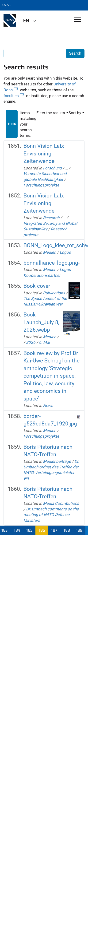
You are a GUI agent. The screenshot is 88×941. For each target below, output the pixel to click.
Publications (54, 293)
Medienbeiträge (57, 461)
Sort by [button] (75, 112)
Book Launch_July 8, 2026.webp (41, 322)
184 (17, 530)
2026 (30, 342)
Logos (65, 252)
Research (51, 217)
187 (54, 530)
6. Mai (44, 342)
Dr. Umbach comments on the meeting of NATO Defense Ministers (51, 515)
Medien (49, 252)
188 (67, 530)
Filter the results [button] (50, 112)
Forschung (52, 168)
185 (29, 530)
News (48, 405)
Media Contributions (61, 503)
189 (79, 530)
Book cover (36, 286)
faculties (11, 95)
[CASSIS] (10, 20)
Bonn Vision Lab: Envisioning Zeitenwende (43, 153)
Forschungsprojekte (41, 185)
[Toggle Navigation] (77, 20)
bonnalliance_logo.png (50, 263)
